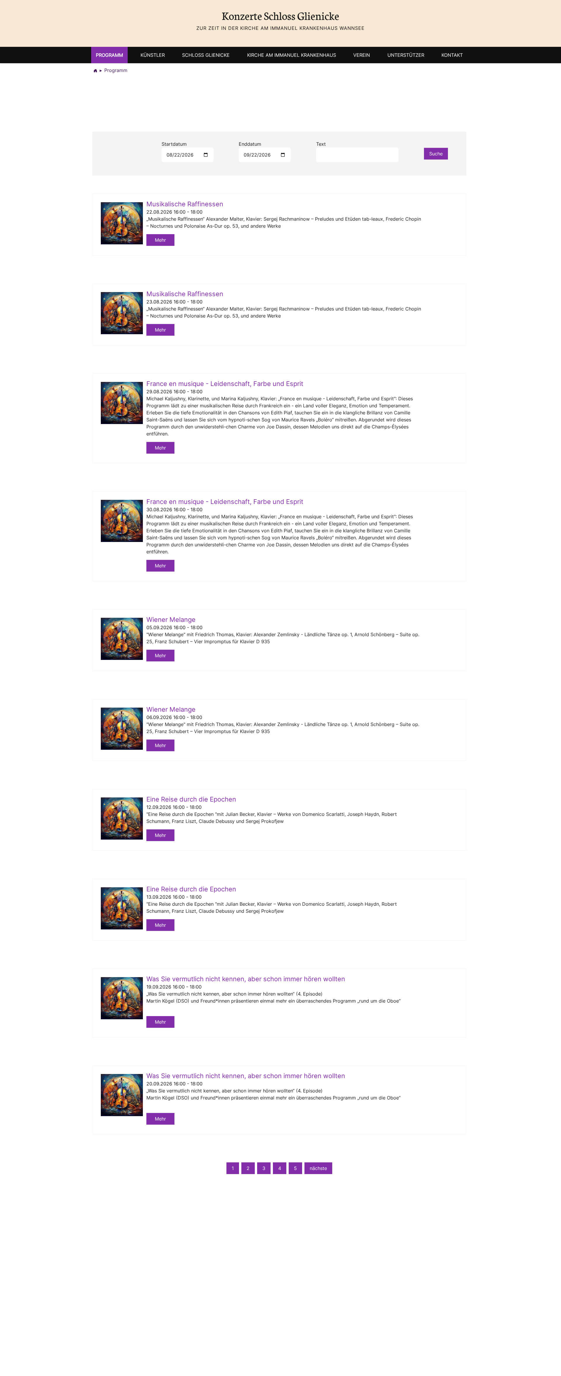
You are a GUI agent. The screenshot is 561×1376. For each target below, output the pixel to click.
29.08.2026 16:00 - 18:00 (174, 391)
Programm (109, 55)
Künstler (153, 55)
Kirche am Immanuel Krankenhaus (291, 55)
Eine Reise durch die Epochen (191, 799)
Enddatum (250, 144)
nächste (318, 1168)
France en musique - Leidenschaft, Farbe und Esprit (224, 383)
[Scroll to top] (548, 1363)
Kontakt (452, 55)
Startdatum (174, 144)
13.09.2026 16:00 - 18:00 (174, 897)
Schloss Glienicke (206, 55)
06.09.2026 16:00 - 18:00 (174, 717)
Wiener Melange (170, 619)
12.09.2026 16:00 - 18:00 (174, 807)
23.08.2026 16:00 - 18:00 (174, 302)
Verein (361, 55)
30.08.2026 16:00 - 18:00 (174, 509)
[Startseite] (95, 70)
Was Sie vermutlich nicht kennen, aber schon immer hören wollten (245, 979)
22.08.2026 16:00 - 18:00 (174, 212)
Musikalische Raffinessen (184, 204)
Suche (436, 154)
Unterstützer (405, 55)
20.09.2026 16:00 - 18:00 (174, 1084)
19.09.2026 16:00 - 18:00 (174, 987)
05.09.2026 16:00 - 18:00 (174, 627)
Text (321, 144)
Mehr (160, 240)
